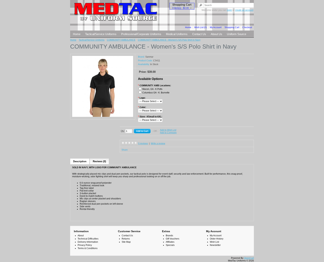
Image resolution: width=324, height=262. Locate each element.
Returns (126, 238)
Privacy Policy (85, 245)
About (81, 235)
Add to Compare (168, 132)
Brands (169, 235)
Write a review (158, 143)
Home (188, 27)
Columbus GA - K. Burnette (156, 92)
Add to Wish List (168, 130)
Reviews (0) (99, 161)
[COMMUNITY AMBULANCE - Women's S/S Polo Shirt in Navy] (102, 116)
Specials (170, 245)
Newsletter (215, 245)
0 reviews (143, 143)
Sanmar (149, 57)
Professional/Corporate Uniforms (141, 34)
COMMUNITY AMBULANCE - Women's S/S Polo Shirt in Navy (169, 40)
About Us (216, 34)
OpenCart (249, 258)
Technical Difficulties (88, 238)
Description (79, 161)
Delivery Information (88, 242)
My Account (215, 27)
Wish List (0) (200, 27)
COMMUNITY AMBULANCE (121, 40)
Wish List (214, 242)
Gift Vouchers (172, 238)
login (229, 10)
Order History (216, 238)
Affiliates (170, 242)
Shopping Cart (231, 27)
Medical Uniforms (177, 34)
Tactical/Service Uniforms (100, 34)
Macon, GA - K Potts (152, 89)
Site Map (126, 242)
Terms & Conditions (88, 248)
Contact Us (199, 34)
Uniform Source (236, 34)
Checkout (247, 27)
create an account (244, 10)
